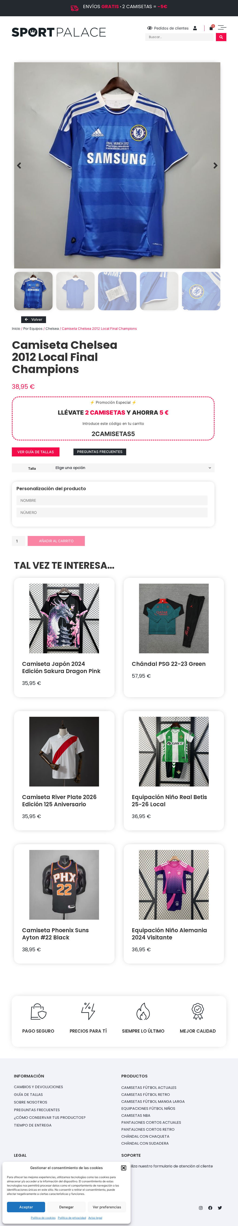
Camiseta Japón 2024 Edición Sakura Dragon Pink (61, 667)
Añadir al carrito (56, 541)
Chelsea (52, 329)
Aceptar (26, 1207)
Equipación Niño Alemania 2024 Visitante (169, 933)
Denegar (66, 1207)
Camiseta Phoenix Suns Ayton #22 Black (55, 933)
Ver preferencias (107, 1207)
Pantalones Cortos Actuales (151, 1122)
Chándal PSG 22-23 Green (169, 664)
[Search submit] (221, 37)
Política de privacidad (72, 1217)
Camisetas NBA (135, 1115)
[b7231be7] (117, 165)
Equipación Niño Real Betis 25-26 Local (169, 800)
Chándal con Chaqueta (145, 1136)
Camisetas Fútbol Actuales (148, 1087)
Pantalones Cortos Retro (148, 1129)
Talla (32, 468)
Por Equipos (33, 329)
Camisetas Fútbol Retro (145, 1094)
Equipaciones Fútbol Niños (148, 1108)
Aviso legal (95, 1217)
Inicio (16, 329)
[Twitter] (220, 1208)
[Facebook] (210, 1208)
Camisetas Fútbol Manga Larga (153, 1101)
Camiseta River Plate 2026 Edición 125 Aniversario (59, 800)
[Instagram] (201, 1208)
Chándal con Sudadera (145, 1143)
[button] (123, 1168)
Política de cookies (43, 1217)
